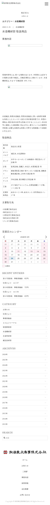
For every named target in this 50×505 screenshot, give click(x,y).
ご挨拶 (25, 471)
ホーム (25, 460)
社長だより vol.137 (11, 283)
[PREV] (4, 237)
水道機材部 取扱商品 (14, 31)
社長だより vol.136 (11, 292)
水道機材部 (20, 27)
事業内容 (25, 477)
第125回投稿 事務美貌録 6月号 (16, 296)
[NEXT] (45, 237)
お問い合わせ (25, 495)
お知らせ (6, 309)
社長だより (7, 314)
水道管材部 (7, 336)
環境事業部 (7, 327)
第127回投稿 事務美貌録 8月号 (16, 278)
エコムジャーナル (10, 323)
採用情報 (25, 483)
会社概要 (25, 489)
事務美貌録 (7, 318)
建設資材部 (7, 340)
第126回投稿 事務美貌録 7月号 (16, 287)
